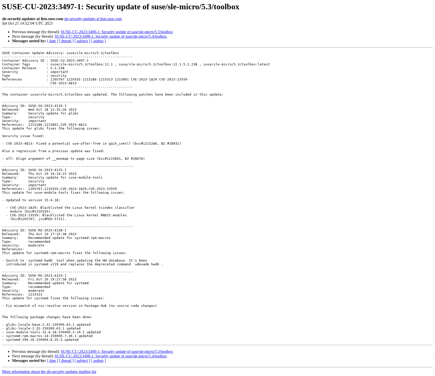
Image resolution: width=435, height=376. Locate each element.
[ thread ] (66, 41)
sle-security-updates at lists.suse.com (93, 19)
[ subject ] (82, 41)
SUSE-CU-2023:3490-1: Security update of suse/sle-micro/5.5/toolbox (117, 32)
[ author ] (98, 41)
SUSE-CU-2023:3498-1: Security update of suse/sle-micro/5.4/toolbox (111, 36)
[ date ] (52, 41)
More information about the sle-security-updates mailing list (49, 371)
